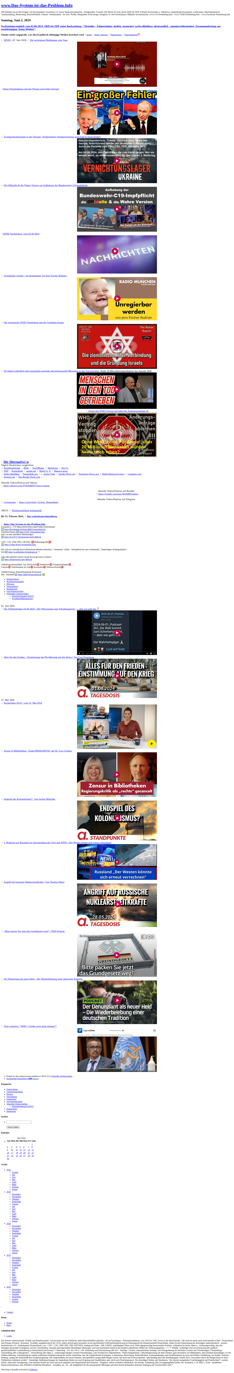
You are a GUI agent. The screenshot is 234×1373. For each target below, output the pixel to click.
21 (29, 1153)
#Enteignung (11, 589)
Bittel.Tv (43, 471)
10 (12, 1150)
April (14, 1182)
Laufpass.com (134, 474)
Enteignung (11, 1099)
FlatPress (33, 1369)
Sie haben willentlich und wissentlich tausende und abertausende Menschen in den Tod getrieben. (52, 371)
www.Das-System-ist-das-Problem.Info (37, 5)
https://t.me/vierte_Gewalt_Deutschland (38, 502)
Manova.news (61, 471)
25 (17, 1156)
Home (9, 1323)
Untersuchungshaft (14, 1092)
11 (17, 1150)
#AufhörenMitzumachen (22, 599)
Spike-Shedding (11, 474)
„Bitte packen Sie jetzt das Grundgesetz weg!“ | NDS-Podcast (34, 931)
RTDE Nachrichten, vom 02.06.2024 (21, 233)
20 (24, 1153)
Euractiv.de (9, 477)
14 (29, 1150)
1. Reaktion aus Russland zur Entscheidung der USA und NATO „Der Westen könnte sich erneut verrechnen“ (58, 842)
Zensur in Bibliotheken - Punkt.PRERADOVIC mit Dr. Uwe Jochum (38, 750)
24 (12, 1156)
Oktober (15, 1199)
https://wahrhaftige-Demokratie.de (22, 552)
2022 (8, 1287)
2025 (8, 1192)
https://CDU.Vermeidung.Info (32, 532)
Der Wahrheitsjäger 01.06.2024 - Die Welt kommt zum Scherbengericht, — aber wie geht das (50, 609)
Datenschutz (11, 1109)
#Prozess (10, 584)
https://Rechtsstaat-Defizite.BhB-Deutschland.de (25, 529)
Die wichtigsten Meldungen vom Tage (49, 40)
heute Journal (101, 34)
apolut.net (31, 471)
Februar (15, 1187)
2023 (8, 1255)
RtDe (26, 468)
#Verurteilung (12, 586)
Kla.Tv (64, 468)
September (16, 1201)
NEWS (7, 40)
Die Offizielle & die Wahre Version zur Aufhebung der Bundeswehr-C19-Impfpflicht (45, 185)
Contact (9, 1312)
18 (17, 1153)
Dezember (16, 1194)
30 (8, 1159)
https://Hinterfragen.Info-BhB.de (18, 559)
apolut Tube (49, 474)
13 (24, 1150)
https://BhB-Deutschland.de (30, 574)
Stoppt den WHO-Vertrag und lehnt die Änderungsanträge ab (118, 411)
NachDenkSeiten (12, 468)
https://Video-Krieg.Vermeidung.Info (20, 544)
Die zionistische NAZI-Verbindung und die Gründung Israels (34, 322)
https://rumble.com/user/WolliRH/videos (118, 494)
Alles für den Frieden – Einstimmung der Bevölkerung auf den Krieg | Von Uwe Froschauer (49, 657)
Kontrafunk (17, 471)
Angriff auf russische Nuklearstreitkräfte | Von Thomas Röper (34, 882)
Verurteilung (11, 1097)
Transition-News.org (89, 474)
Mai (13, 1179)
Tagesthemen (130, 34)
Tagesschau (116, 34)
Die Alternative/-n (16, 462)
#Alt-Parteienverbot (14, 591)
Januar (14, 1189)
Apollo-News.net (66, 474)
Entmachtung (12, 1089)
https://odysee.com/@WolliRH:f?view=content (27, 485)
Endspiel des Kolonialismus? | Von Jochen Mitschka (29, 799)
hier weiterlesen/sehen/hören (42, 516)
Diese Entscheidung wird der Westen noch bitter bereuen (31, 89)
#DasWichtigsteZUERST (23, 596)
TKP (6, 471)
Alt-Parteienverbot (14, 1101)
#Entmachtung (12, 579)
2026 (8, 1170)
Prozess (9, 1094)
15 (33, 1150)
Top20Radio (38, 468)
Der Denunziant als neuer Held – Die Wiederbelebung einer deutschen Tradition (43, 979)
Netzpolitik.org (30, 474)
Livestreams (10, 502)
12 (21, 1150)
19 (21, 1153)
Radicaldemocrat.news (113, 474)
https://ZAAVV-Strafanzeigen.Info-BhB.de (22, 537)
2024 (8, 1223)
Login (9, 1336)
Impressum (11, 1111)
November (16, 1197)
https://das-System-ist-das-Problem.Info (24, 524)
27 (24, 1156)
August (15, 1172)
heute (89, 34)
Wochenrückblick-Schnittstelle (27, 510)
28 (29, 1156)
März (14, 1184)
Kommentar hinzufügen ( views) (22, 1078)
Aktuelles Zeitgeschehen (61, 1076)
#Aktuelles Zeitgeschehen (17, 594)
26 (21, 1156)
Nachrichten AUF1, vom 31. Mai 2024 (23, 703)
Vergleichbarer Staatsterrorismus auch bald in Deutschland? (71, 136)
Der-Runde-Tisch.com (29, 477)
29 (33, 1156)
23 (8, 1156)
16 (8, 1153)
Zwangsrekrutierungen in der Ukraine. (22, 136)
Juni (13, 1177)
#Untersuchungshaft (15, 581)
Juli (13, 1175)
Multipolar (53, 468)
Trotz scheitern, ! (30, 1026)
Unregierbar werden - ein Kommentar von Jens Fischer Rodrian (35, 275)
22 (33, 1153)
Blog (8, 1325)
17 (12, 1153)
